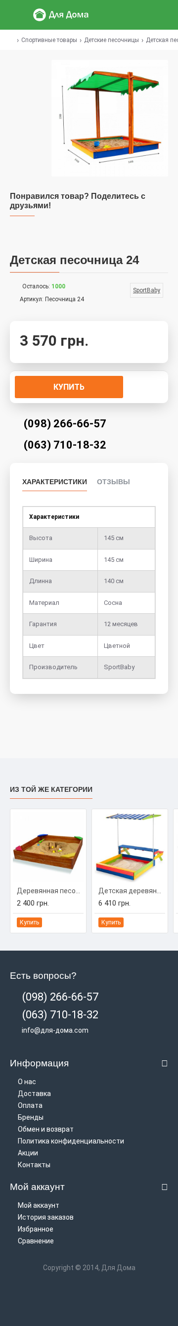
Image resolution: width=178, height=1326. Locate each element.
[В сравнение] (75, 922)
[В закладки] (64, 922)
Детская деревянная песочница (131, 891)
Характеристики (54, 482)
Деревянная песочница (50, 891)
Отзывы (113, 482)
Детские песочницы (111, 40)
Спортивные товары (49, 40)
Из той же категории (51, 789)
